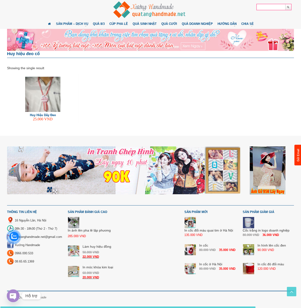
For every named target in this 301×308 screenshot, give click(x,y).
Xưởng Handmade (27, 245)
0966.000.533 (24, 253)
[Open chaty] (13, 295)
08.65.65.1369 (24, 261)
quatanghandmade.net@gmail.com (38, 237)
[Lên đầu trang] (291, 291)
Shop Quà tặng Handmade (28, 297)
